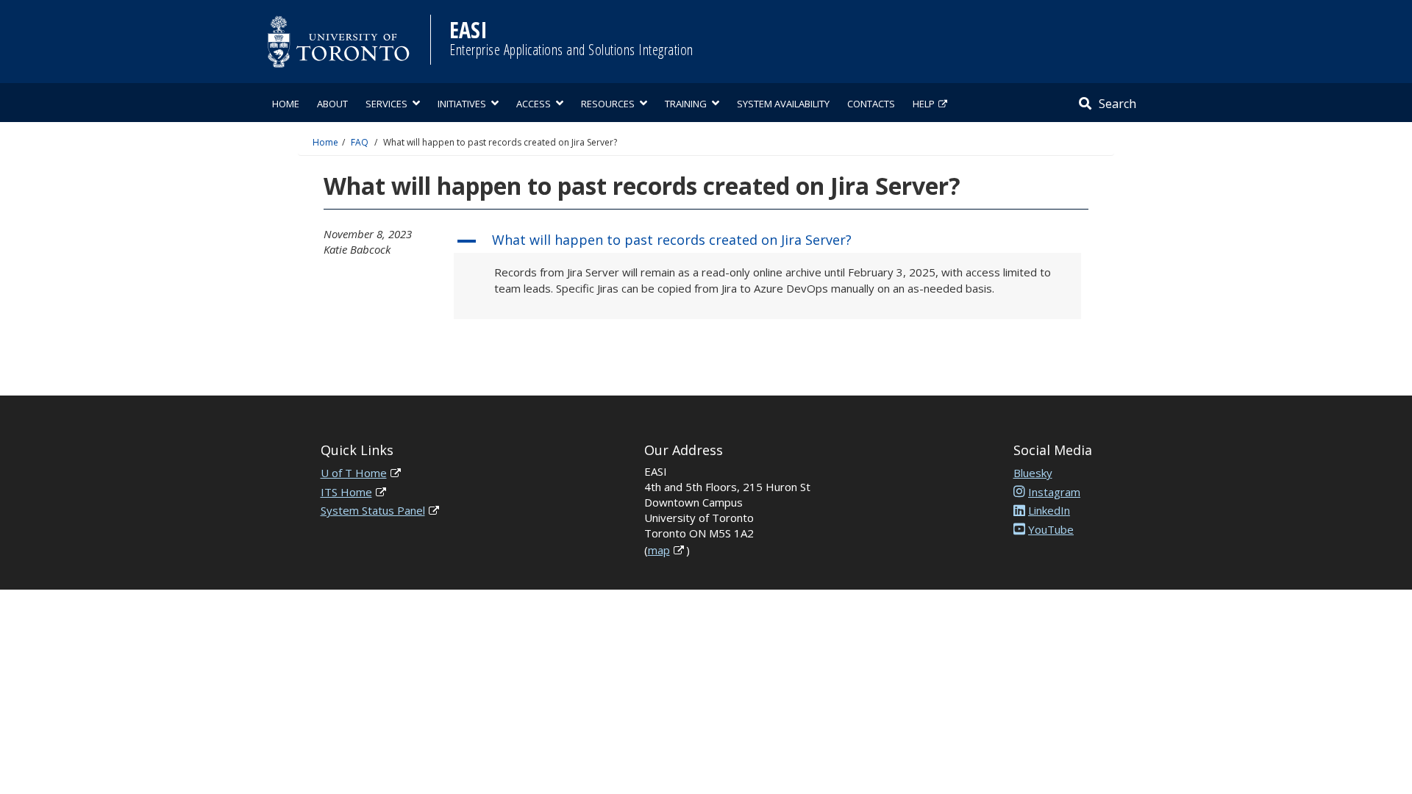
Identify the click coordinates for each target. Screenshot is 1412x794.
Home (285, 103)
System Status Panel (373, 510)
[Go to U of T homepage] (338, 41)
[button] (767, 241)
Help (924, 103)
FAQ (359, 142)
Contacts (871, 103)
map (659, 550)
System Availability (783, 103)
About (332, 103)
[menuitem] (286, 102)
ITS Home (346, 491)
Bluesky (1032, 472)
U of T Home (354, 472)
